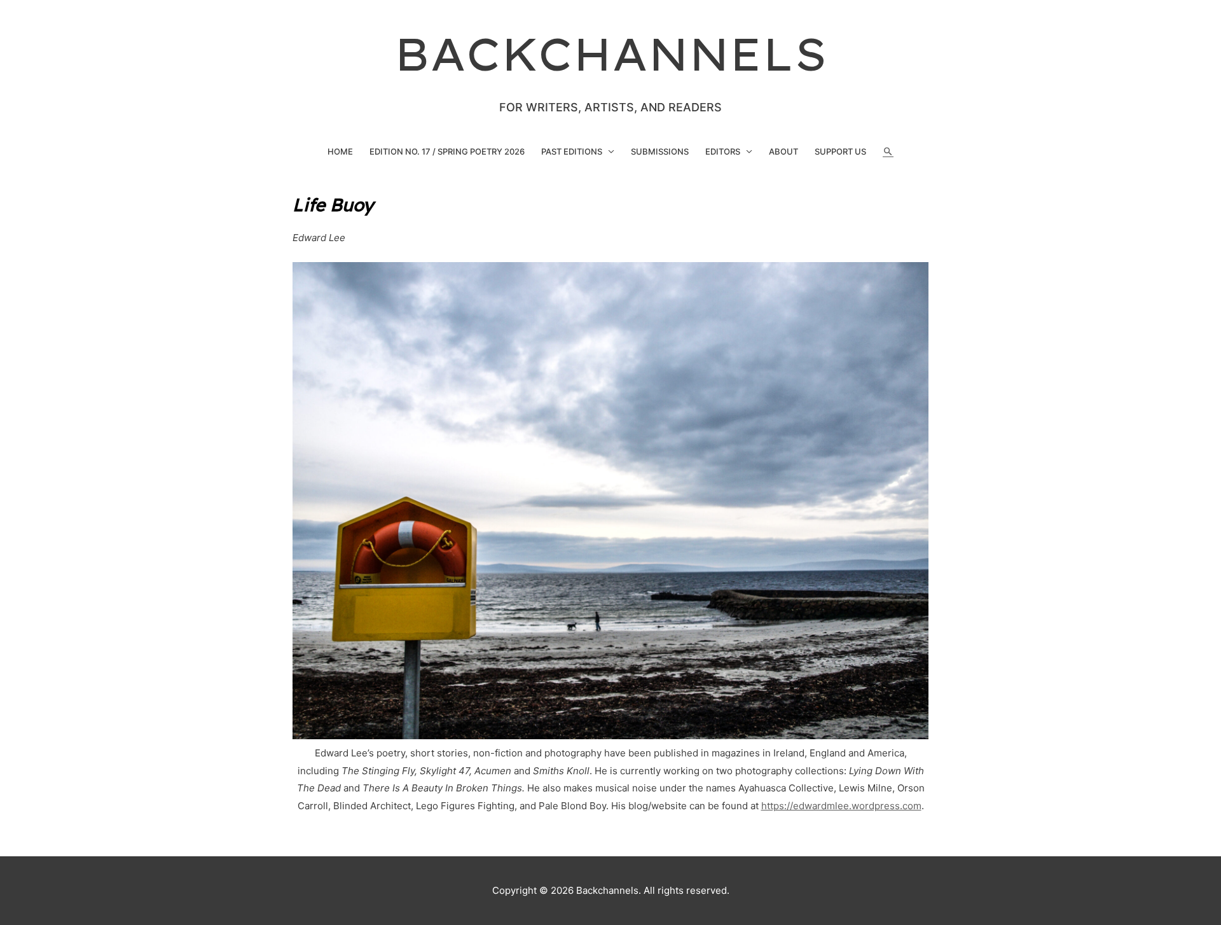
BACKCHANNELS (610, 54)
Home (340, 151)
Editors (722, 151)
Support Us (840, 151)
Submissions (660, 151)
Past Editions (571, 151)
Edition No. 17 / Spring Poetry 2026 (447, 151)
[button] (888, 151)
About (783, 151)
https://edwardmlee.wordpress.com (841, 806)
